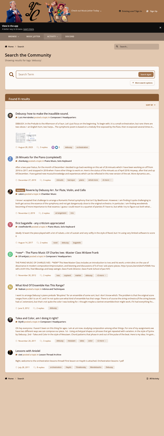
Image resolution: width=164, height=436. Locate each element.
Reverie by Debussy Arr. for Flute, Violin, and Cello (56, 190)
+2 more (100, 341)
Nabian (21, 289)
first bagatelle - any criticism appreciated (40, 223)
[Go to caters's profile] (10, 191)
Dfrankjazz (23, 256)
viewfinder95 (24, 226)
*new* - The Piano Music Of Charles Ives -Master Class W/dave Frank (57, 252)
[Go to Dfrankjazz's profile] (10, 254)
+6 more (105, 180)
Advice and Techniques (53, 289)
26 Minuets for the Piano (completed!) (38, 157)
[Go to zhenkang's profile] (10, 159)
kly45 (21, 321)
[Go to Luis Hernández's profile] (10, 115)
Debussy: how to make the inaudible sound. (42, 113)
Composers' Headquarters (63, 117)
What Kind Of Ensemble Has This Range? (40, 285)
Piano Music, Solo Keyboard (58, 160)
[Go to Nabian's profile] (10, 287)
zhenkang (23, 160)
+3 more (100, 275)
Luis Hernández (26, 117)
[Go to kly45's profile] (10, 320)
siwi (20, 354)
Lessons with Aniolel (28, 351)
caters (21, 194)
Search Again (146, 74)
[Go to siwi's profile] (10, 352)
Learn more (5, 27)
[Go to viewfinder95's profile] (10, 224)
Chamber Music (48, 194)
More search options (143, 83)
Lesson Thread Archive (50, 354)
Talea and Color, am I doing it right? (37, 318)
